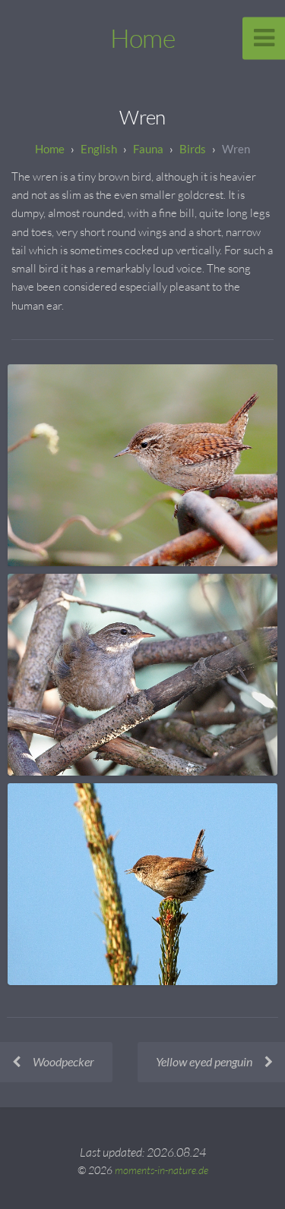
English (99, 149)
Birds (192, 149)
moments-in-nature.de (161, 1169)
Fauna (148, 149)
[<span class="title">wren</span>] (142, 465)
